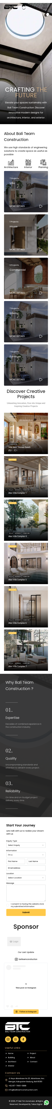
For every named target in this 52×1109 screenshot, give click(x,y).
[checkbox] (7, 905)
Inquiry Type (11, 841)
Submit (26, 912)
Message (10, 883)
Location (10, 873)
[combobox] (26, 845)
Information (11, 850)
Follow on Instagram (28, 1012)
